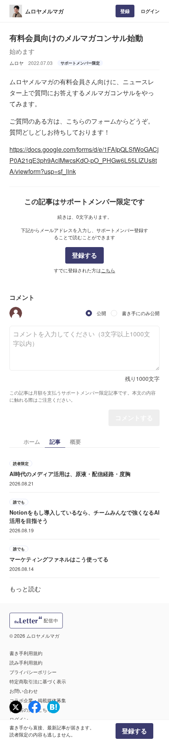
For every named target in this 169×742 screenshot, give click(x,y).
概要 (75, 441)
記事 (55, 441)
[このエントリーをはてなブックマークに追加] (53, 707)
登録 (125, 11)
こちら (108, 270)
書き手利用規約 (25, 653)
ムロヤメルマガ (44, 11)
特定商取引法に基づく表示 (37, 681)
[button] (15, 313)
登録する (84, 255)
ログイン (150, 11)
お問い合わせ (23, 690)
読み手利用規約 (25, 662)
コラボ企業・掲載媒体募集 (37, 700)
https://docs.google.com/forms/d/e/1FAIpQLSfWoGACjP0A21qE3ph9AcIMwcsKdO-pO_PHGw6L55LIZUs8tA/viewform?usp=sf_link (84, 160)
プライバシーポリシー (33, 671)
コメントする (134, 417)
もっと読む (25, 588)
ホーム (32, 441)
